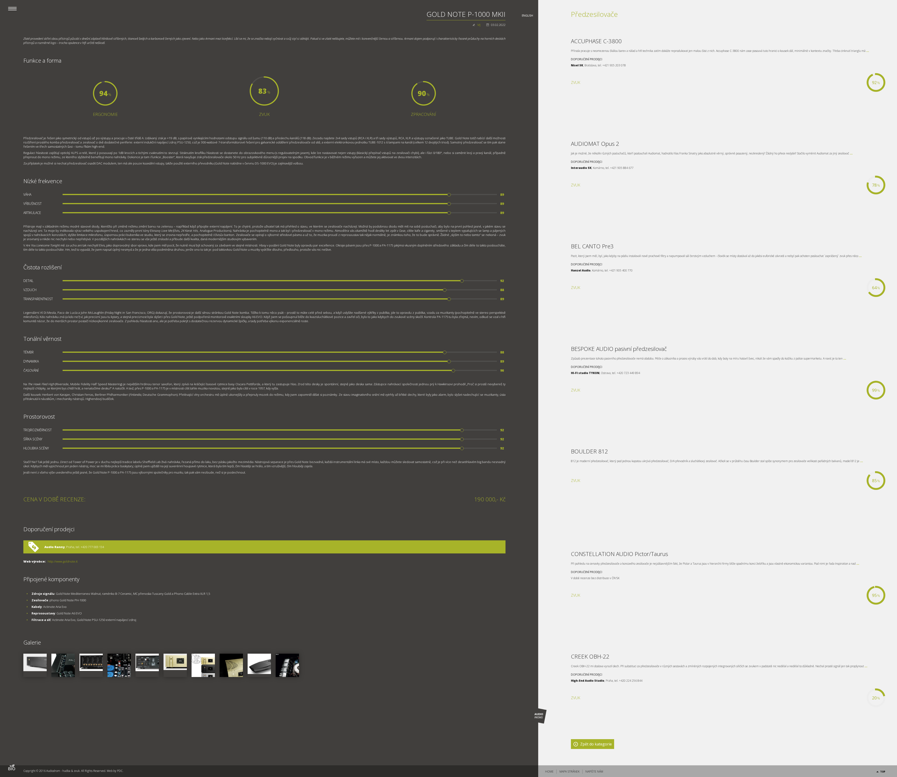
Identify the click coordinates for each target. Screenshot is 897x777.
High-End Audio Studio (587, 681)
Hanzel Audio (581, 270)
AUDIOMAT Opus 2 (595, 143)
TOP (882, 771)
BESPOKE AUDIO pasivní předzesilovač (619, 349)
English (527, 16)
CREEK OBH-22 (590, 656)
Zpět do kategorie (596, 744)
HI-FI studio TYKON (585, 373)
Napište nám (594, 771)
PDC (120, 771)
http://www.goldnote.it (63, 561)
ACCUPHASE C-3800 (596, 41)
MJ (479, 25)
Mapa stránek (569, 771)
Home (549, 771)
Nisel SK (577, 65)
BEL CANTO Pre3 (592, 246)
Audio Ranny (54, 547)
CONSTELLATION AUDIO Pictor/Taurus (619, 554)
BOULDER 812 (589, 451)
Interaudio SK (581, 168)
